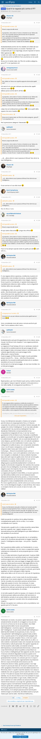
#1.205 (38, 197)
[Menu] (2, 2)
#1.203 (38, 134)
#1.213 (38, 616)
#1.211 (38, 396)
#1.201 (38, 22)
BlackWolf (5, 11)
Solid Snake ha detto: (8, 504)
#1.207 (38, 262)
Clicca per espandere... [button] (20, 416)
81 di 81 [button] (25, 698)
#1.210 (38, 378)
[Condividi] (34, 23)
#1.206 (38, 220)
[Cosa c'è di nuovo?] (35, 2)
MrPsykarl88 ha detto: (8, 26)
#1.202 (38, 75)
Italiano (5, 730)
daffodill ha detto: (7, 175)
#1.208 (38, 309)
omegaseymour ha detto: (9, 313)
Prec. (19, 698)
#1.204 (38, 172)
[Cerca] (39, 2)
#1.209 (38, 337)
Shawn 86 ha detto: (7, 114)
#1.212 (38, 500)
